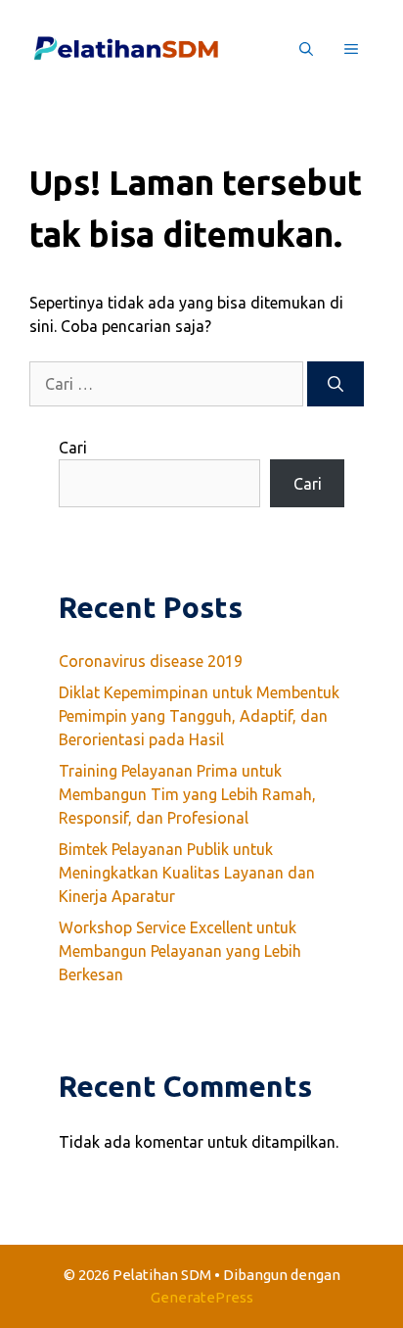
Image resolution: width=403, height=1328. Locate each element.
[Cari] (335, 383)
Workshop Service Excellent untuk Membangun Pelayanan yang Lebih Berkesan (180, 951)
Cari (73, 447)
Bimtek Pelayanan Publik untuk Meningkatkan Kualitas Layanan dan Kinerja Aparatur (187, 872)
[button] (306, 49)
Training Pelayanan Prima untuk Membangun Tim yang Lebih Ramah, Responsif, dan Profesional (187, 794)
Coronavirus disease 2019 (151, 661)
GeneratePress (202, 1297)
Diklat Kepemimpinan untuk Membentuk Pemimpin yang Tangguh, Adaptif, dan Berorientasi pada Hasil (199, 716)
